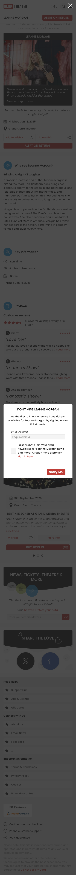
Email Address (19, 431)
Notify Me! (56, 472)
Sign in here (25, 456)
